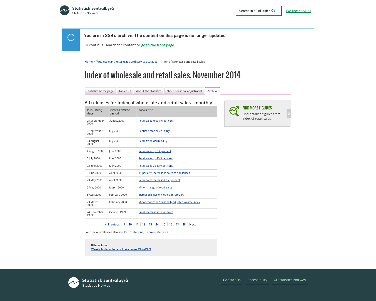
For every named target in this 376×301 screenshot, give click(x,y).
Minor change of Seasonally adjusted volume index (169, 202)
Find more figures (257, 108)
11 (136, 224)
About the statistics (148, 91)
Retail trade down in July (153, 141)
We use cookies (298, 10)
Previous (113, 224)
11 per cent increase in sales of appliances (164, 173)
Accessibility (257, 279)
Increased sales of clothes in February (161, 194)
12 (143, 224)
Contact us (232, 279)
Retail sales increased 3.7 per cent (159, 180)
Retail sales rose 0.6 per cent (156, 120)
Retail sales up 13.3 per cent (156, 158)
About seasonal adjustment (184, 91)
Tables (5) (125, 91)
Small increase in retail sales (156, 212)
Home (89, 62)
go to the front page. (158, 45)
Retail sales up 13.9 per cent (156, 165)
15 (163, 224)
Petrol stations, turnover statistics (146, 232)
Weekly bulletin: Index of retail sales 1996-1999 (121, 249)
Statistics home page (100, 91)
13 (150, 224)
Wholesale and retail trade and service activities (126, 62)
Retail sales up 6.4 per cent (155, 151)
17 (177, 224)
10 (130, 224)
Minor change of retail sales (155, 187)
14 (157, 224)
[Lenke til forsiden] (87, 10)
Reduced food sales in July (154, 131)
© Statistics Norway (290, 279)
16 (170, 224)
